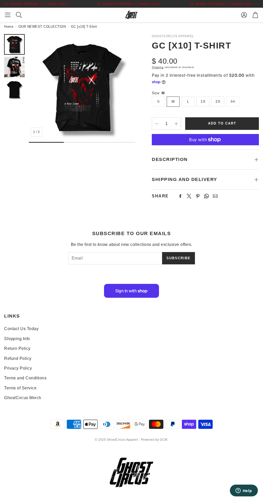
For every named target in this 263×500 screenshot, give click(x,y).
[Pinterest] (197, 196)
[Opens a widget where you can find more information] (244, 491)
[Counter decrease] (156, 123)
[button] (7, 14)
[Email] (215, 196)
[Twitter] (189, 196)
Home (8, 26)
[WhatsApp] (206, 196)
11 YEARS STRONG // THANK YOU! (32, 4)
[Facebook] (180, 196)
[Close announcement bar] (258, 4)
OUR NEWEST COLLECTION (42, 26)
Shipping (157, 67)
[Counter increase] (176, 123)
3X (232, 101)
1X (203, 101)
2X (217, 101)
